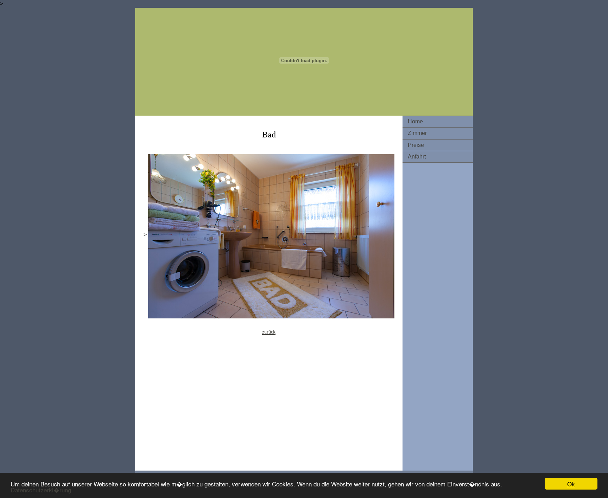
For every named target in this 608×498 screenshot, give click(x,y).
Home (415, 121)
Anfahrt (417, 157)
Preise (416, 145)
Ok (571, 483)
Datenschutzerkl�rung (41, 489)
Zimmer (417, 133)
